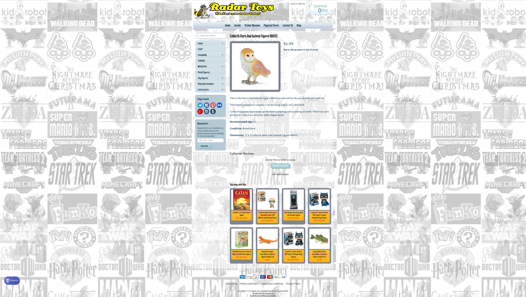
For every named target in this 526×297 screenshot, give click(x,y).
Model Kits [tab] (202, 66)
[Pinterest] (213, 105)
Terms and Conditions (272, 284)
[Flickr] (219, 105)
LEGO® (200, 49)
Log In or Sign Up (297, 4)
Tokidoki (201, 60)
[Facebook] (206, 105)
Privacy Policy (293, 284)
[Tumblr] (213, 111)
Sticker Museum (252, 25)
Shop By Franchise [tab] (206, 83)
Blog (299, 25)
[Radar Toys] (234, 18)
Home (227, 25)
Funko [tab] (200, 43)
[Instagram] (206, 111)
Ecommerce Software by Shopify (263, 296)
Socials (237, 25)
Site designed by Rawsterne (263, 293)
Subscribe (204, 146)
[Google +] (200, 111)
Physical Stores (271, 25)
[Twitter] (200, 105)
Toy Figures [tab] (203, 78)
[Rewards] (12, 280)
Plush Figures (204, 72)
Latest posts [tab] (203, 89)
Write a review (280, 166)
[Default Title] (255, 66)
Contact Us (288, 25)
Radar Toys (256, 291)
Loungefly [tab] (202, 54)
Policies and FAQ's (249, 284)
